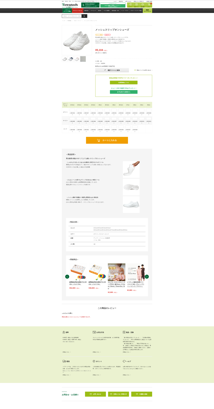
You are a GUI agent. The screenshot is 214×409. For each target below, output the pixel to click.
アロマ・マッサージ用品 (136, 10)
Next (147, 277)
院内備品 (69, 20)
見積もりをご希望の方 (139, 1)
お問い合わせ (128, 1)
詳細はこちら (66, 352)
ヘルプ (114, 1)
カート (149, 6)
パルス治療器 (106, 10)
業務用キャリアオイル (147, 10)
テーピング (93, 10)
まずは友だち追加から (123, 92)
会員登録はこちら (123, 82)
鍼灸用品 (86, 10)
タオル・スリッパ (77, 20)
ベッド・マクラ (124, 10)
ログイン (130, 6)
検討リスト (136, 6)
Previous (67, 277)
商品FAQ (121, 1)
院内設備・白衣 (115, 10)
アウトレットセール (77, 10)
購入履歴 (143, 6)
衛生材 (99, 10)
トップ (63, 20)
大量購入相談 (149, 1)
